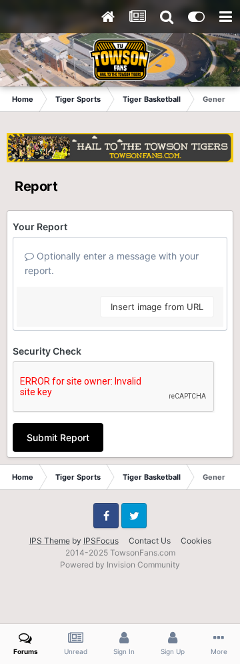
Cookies (196, 541)
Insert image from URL (157, 306)
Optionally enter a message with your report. (112, 263)
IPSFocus (101, 541)
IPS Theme (49, 541)
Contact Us (150, 541)
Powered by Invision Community (120, 565)
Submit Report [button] (58, 437)
